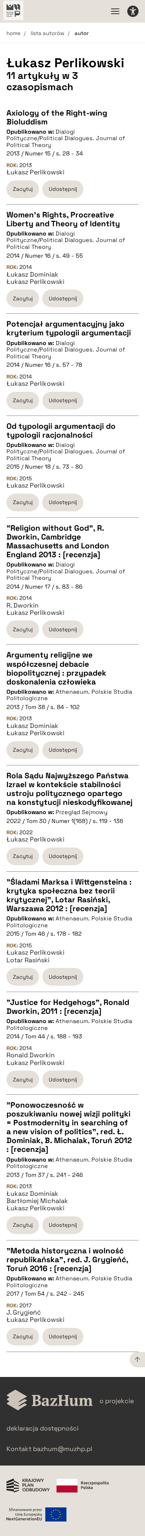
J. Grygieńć (23, 1312)
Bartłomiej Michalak (37, 1201)
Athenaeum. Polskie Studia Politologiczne (69, 695)
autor (82, 33)
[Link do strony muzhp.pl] (13, 11)
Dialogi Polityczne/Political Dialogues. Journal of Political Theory (65, 138)
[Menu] (115, 11)
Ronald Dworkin (30, 1055)
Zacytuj (23, 189)
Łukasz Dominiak (32, 274)
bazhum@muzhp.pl (62, 1449)
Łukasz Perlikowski (35, 172)
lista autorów (47, 33)
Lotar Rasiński (28, 960)
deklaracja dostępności (42, 1428)
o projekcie (116, 1401)
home (13, 33)
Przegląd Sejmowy (82, 812)
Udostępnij (63, 189)
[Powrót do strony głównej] (49, 1401)
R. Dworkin (22, 605)
